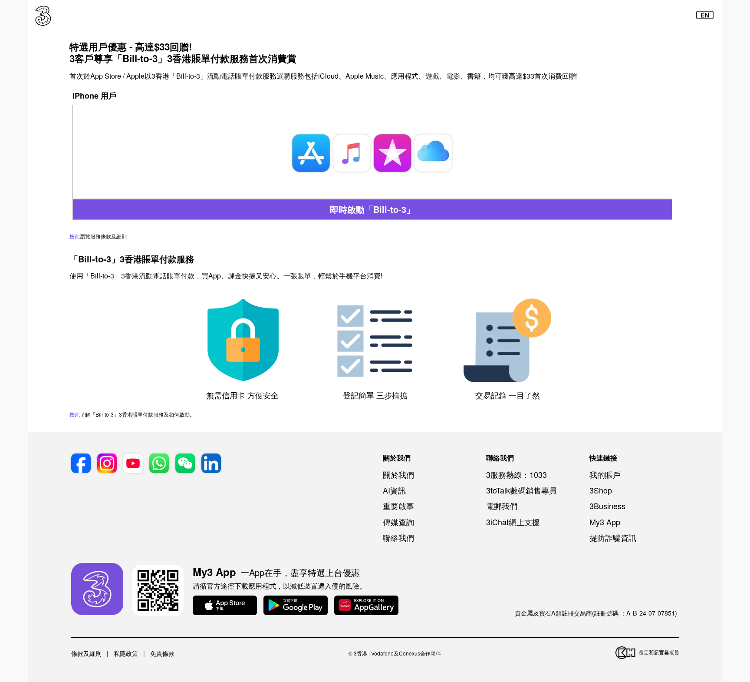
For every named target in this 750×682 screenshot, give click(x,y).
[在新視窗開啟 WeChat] (185, 464)
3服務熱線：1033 (516, 474)
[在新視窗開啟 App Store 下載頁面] (225, 606)
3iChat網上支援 (513, 521)
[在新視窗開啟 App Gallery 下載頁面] (366, 606)
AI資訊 (394, 490)
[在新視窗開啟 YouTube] (133, 464)
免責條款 (162, 653)
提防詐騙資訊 (612, 537)
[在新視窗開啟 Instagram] (107, 464)
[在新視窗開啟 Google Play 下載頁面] (295, 606)
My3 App (604, 521)
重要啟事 (398, 505)
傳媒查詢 (398, 521)
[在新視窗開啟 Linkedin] (211, 464)
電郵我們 (501, 505)
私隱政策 (126, 653)
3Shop (600, 490)
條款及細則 (86, 653)
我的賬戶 (605, 474)
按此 (74, 236)
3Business (607, 505)
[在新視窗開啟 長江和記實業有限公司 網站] (647, 653)
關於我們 (398, 474)
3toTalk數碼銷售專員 (521, 490)
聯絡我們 (398, 537)
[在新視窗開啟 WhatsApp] (159, 464)
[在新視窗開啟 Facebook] (81, 464)
